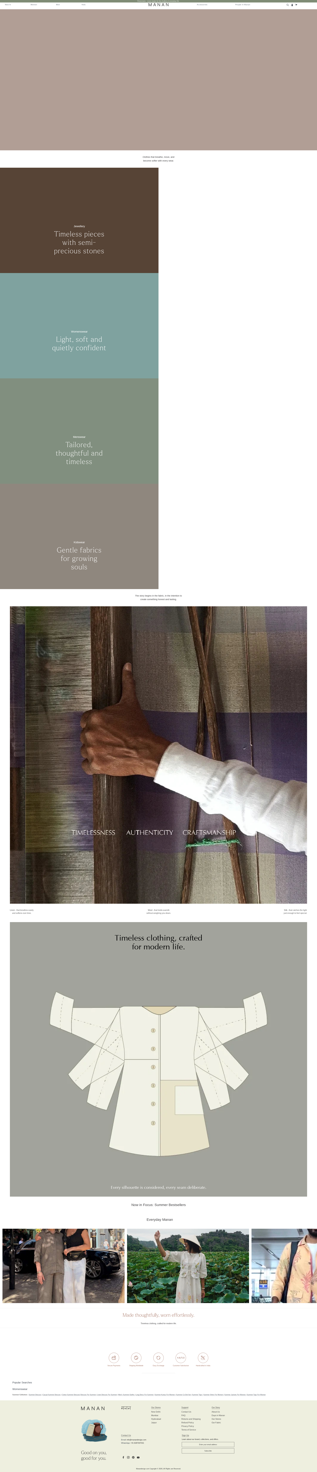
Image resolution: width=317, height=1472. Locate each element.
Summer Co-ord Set (183, 1395)
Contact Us (186, 1412)
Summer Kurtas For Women (165, 1395)
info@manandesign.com (136, 1440)
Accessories (202, 5)
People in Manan (242, 5)
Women (34, 5)
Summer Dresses (35, 1395)
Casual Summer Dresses (52, 1395)
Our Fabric (216, 1423)
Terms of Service (188, 1430)
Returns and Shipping (191, 1419)
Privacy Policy (187, 1426)
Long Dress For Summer (145, 1395)
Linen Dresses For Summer (107, 1395)
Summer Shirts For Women (213, 1395)
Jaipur (154, 1423)
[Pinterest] (133, 1457)
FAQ (183, 1415)
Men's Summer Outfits (126, 1395)
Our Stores (216, 1419)
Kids (83, 5)
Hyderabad (156, 1419)
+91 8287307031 (137, 1443)
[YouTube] (138, 1457)
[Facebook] (123, 1457)
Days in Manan (218, 1415)
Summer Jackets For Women (235, 1395)
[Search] (288, 5)
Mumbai (154, 1415)
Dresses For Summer (88, 1395)
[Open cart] (296, 5)
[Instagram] (128, 1457)
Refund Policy (187, 1423)
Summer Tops (197, 1395)
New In (8, 5)
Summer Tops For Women (256, 1395)
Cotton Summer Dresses (71, 1395)
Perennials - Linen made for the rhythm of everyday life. (158, 1)
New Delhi (155, 1412)
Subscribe (208, 1451)
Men (58, 5)
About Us (216, 1412)
